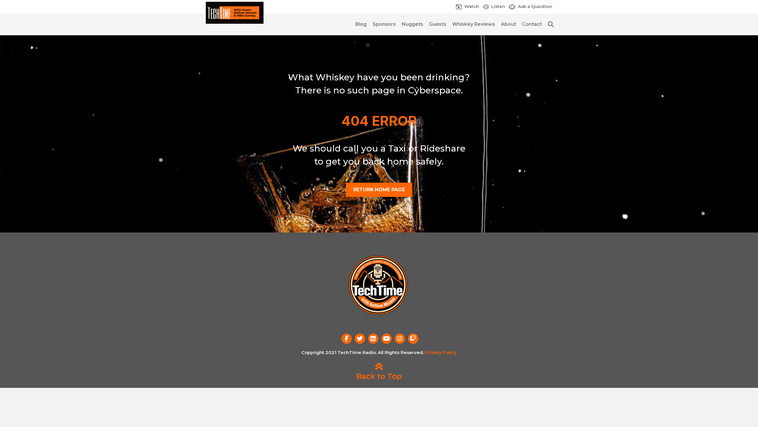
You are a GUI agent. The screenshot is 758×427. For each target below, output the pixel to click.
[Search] (548, 24)
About (508, 24)
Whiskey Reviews (473, 24)
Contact (532, 24)
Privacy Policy (441, 352)
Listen (497, 6)
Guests (437, 24)
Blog (361, 24)
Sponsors (384, 24)
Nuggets (412, 24)
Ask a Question (534, 6)
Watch (471, 6)
